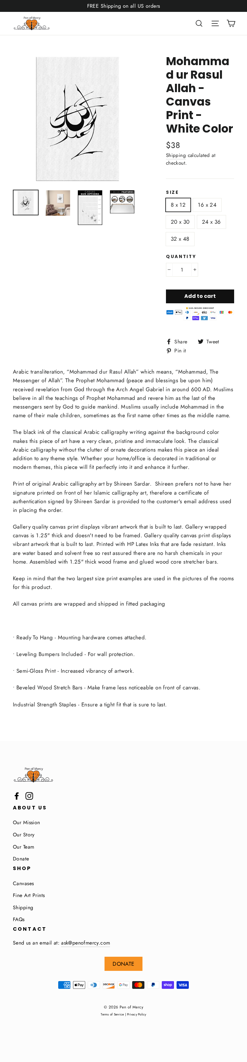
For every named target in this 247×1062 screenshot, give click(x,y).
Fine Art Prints (29, 895)
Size (172, 192)
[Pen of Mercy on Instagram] (29, 795)
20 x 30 (180, 222)
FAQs (19, 919)
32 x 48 (180, 239)
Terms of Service (112, 1014)
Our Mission (26, 822)
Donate (21, 858)
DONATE (123, 964)
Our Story (24, 834)
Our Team (23, 846)
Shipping (176, 155)
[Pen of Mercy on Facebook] (17, 795)
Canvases (23, 883)
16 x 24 (207, 205)
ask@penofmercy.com (85, 942)
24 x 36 (211, 222)
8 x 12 (178, 205)
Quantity (181, 256)
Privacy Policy (136, 1014)
